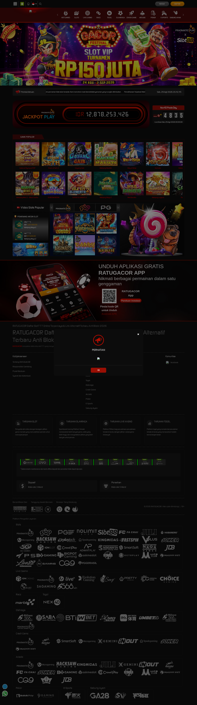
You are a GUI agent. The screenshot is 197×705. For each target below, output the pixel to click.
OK (98, 370)
